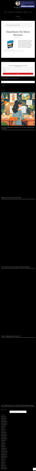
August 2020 (3, 440)
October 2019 (3, 454)
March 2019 (3, 465)
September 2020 (3, 438)
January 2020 (3, 449)
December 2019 (3, 451)
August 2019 (3, 457)
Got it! (27, 6)
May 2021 (2, 427)
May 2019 (2, 462)
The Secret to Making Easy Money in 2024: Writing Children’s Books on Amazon (17, 128)
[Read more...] (29, 47)
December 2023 (3, 421)
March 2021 (3, 430)
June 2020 (2, 443)
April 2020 (2, 446)
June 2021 (2, 426)
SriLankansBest (18, 7)
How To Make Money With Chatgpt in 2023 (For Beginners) (15, 267)
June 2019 (2, 460)
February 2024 (3, 418)
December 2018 (3, 468)
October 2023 (3, 424)
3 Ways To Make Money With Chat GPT (10, 336)
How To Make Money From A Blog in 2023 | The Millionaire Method (17, 405)
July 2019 (2, 459)
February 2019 (3, 467)
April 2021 (2, 429)
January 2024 (3, 419)
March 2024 (3, 416)
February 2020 (3, 448)
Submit (3, 85)
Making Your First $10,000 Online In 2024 (11, 197)
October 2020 (3, 437)
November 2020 (3, 435)
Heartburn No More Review (18, 33)
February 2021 (3, 432)
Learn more (22, 4)
